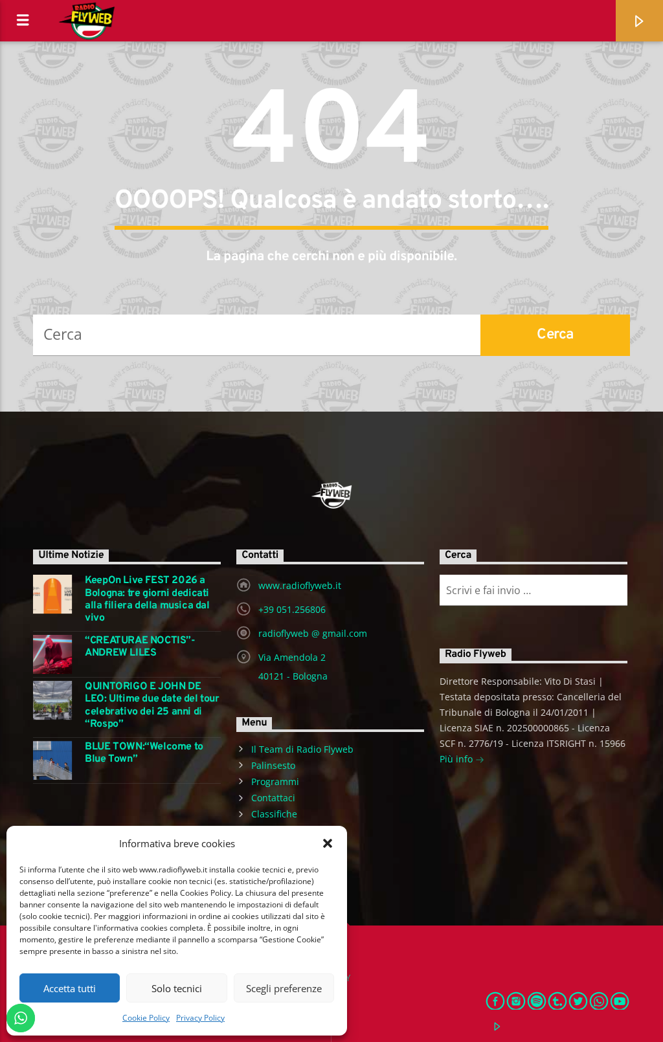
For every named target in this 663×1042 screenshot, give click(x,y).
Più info (457, 759)
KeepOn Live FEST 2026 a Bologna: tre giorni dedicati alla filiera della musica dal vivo (147, 600)
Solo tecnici (177, 988)
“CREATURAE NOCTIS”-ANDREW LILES (140, 647)
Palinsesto (273, 765)
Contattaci (273, 798)
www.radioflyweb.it (299, 585)
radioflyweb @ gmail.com (312, 633)
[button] (327, 843)
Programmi (275, 781)
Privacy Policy (200, 1017)
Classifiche (274, 814)
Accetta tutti (69, 988)
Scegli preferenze (284, 988)
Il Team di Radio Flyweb (302, 749)
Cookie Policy (146, 1017)
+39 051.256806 (292, 609)
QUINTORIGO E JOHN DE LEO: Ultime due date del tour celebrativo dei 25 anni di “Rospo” (152, 706)
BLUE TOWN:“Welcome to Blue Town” (144, 753)
